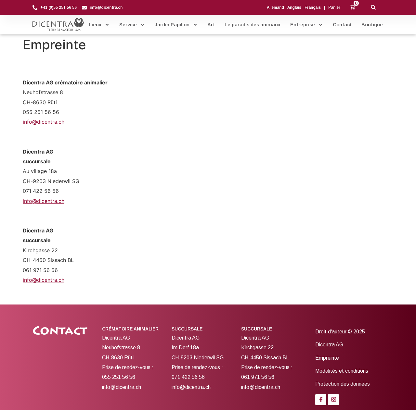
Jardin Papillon (172, 24)
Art (211, 24)
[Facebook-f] (320, 399)
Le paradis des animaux (252, 24)
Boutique (372, 24)
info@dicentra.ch (43, 121)
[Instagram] (333, 399)
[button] (352, 7)
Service (128, 24)
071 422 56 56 (188, 377)
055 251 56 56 (118, 377)
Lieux (95, 24)
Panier (334, 7)
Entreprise (302, 24)
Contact (342, 24)
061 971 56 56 (257, 377)
